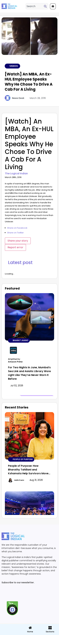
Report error (15, 247)
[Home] (30, 627)
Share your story (18, 241)
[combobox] (35, 6)
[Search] (46, 6)
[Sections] (9, 627)
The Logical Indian (16, 173)
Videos (13, 66)
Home (30, 631)
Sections (9, 632)
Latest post (20, 262)
